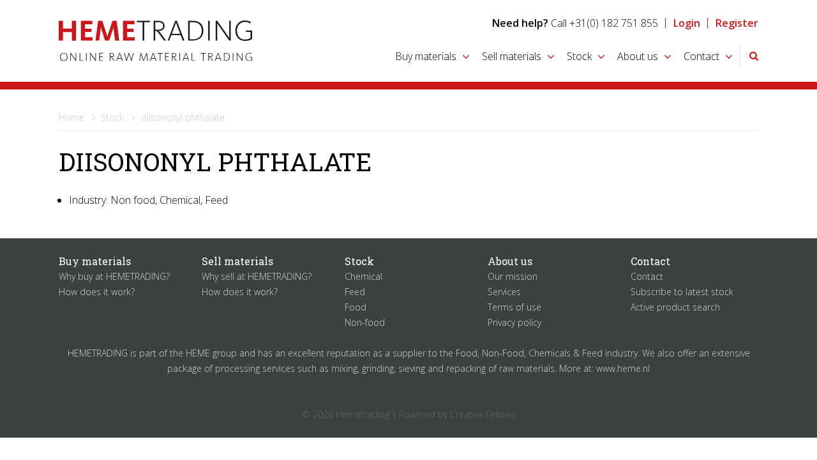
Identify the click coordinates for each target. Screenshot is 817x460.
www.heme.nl (623, 368)
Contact (701, 56)
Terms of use (514, 307)
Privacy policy (514, 322)
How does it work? (97, 292)
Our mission (512, 276)
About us (637, 56)
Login (686, 23)
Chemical (363, 276)
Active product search (675, 307)
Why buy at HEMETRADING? (114, 276)
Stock (579, 56)
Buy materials (425, 56)
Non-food (365, 322)
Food (355, 307)
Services (504, 292)
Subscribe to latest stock (682, 292)
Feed (355, 292)
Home (71, 117)
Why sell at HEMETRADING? (256, 276)
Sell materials (511, 56)
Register (737, 23)
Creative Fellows (483, 414)
